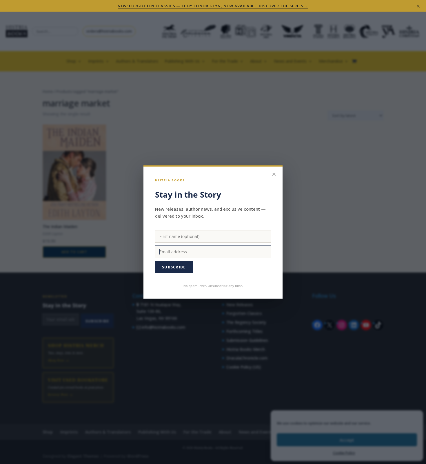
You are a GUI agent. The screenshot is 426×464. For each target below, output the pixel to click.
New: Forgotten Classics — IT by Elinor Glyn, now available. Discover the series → (213, 5)
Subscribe (174, 267)
